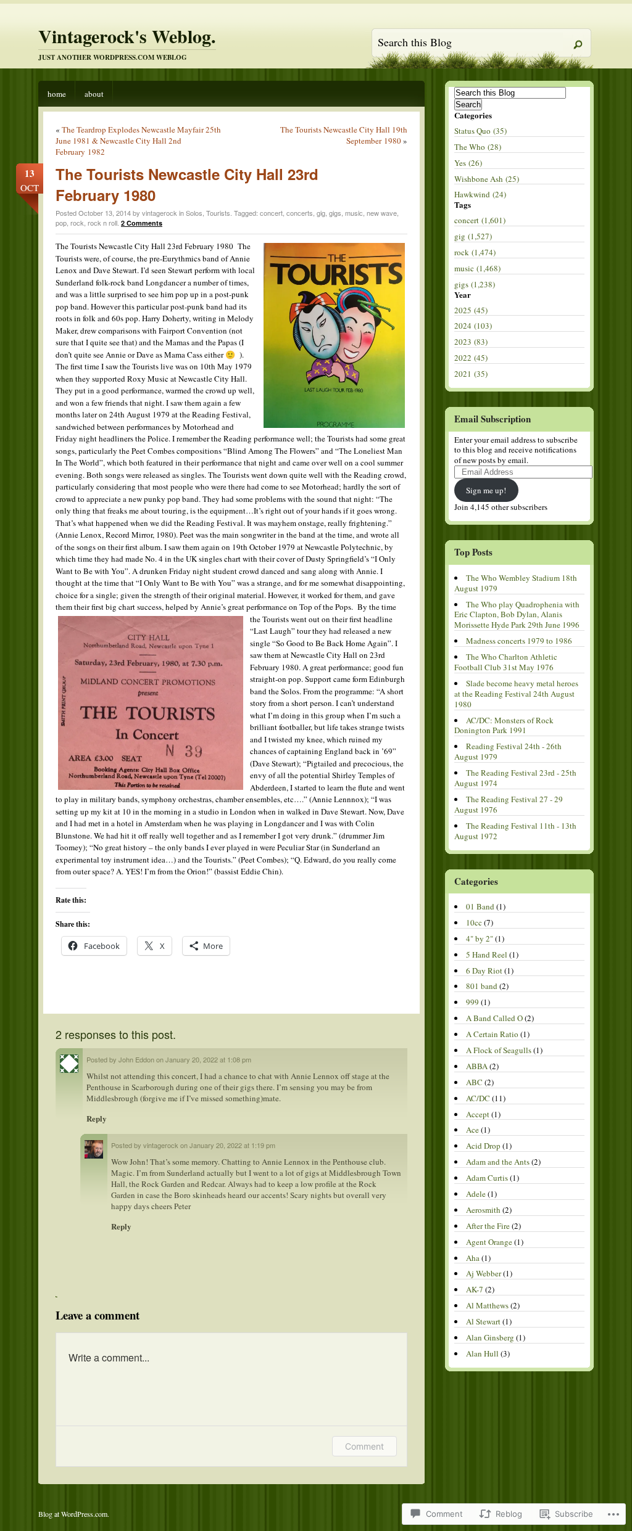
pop (61, 223)
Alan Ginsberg (490, 1337)
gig (321, 213)
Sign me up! (486, 490)
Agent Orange (489, 1241)
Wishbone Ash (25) (486, 178)
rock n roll (102, 223)
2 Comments (141, 223)
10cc (474, 922)
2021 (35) (471, 373)
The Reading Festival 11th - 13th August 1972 (515, 831)
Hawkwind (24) (480, 194)
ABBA (477, 1066)
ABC (474, 1082)
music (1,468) (477, 268)
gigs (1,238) (474, 284)
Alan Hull (482, 1353)
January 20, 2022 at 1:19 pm (232, 1145)
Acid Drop (483, 1145)
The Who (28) (477, 146)
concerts (299, 213)
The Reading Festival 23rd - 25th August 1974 (515, 778)
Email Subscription (492, 418)
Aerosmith (483, 1209)
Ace (472, 1129)
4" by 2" (479, 938)
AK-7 (474, 1289)
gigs (335, 213)
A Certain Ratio (492, 1034)
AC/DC (478, 1098)
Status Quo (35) (480, 130)
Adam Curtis (487, 1177)
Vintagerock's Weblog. (127, 35)
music (354, 213)
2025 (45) (471, 310)
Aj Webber (483, 1273)
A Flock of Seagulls (498, 1050)
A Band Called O (494, 1018)
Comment (364, 1446)
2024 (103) (473, 325)
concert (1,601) (479, 220)
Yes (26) (468, 162)
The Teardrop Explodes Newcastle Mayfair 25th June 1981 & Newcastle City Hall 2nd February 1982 (138, 140)
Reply (96, 1118)
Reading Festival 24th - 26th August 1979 (508, 751)
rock (77, 223)
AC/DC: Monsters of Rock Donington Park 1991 (504, 725)
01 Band (480, 906)
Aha (473, 1257)
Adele (476, 1193)
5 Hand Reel (486, 954)
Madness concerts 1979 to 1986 (519, 640)
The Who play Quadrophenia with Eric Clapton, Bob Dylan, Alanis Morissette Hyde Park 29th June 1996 (517, 615)
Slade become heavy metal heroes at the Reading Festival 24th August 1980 (516, 694)
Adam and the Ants (498, 1161)
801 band (481, 985)
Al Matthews (487, 1305)
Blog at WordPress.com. (73, 1514)
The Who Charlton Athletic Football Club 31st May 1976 (505, 662)
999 (472, 1002)
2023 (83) (471, 341)
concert (271, 213)
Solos (194, 213)
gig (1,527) (473, 236)
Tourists (218, 213)
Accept (477, 1114)
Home (57, 93)
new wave (382, 213)
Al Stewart (483, 1321)
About (94, 93)
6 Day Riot (484, 970)
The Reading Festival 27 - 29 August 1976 (508, 804)
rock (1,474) (475, 252)
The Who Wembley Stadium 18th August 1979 (515, 583)
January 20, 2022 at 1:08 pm (208, 1059)
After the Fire (488, 1225)
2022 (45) (471, 357)
